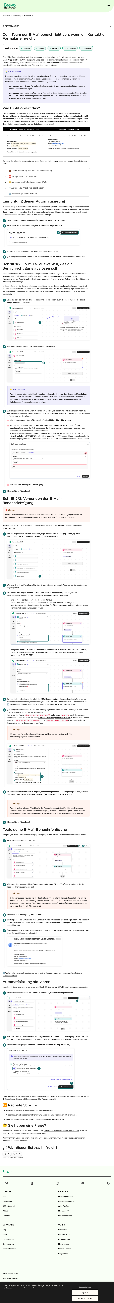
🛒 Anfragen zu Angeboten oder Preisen (26, 188)
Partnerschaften (8, 1239)
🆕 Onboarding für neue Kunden (23, 193)
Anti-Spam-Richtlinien (10, 1273)
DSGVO (5, 1211)
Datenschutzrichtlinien (10, 1278)
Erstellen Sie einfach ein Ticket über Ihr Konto (61, 1131)
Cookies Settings (85, 1287)
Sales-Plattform (63, 1206)
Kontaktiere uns (64, 1234)
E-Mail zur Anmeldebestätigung (66, 86)
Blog (4, 1230)
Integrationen (63, 1254)
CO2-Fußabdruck (9, 1206)
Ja (8, 1154)
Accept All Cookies (85, 1298)
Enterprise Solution (65, 1216)
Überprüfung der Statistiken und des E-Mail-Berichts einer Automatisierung (35, 1119)
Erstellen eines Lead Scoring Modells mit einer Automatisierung (31, 1110)
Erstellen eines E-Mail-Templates (63, 704)
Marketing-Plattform (65, 1196)
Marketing (17, 15)
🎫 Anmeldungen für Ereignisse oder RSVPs (28, 182)
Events (5, 1234)
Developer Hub (64, 1239)
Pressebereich (8, 1201)
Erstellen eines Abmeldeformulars (65, 399)
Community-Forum (9, 1249)
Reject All (85, 1293)
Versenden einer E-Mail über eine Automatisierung (63, 813)
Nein (18, 1154)
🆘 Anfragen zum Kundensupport (23, 176)
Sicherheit (6, 1216)
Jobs (4, 1196)
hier (34, 1133)
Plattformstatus (63, 1244)
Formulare (28, 15)
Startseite (6, 15)
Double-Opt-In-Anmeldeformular (27, 515)
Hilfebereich (62, 1230)
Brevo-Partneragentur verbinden (15, 1141)
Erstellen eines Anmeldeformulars (37, 399)
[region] (57, 1292)
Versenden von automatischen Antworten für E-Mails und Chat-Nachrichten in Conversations (41, 1115)
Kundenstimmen (8, 1244)
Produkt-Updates (64, 1249)
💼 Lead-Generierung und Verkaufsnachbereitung (30, 170)
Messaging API (63, 1211)
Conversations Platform (66, 1201)
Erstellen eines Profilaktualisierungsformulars (27, 402)
